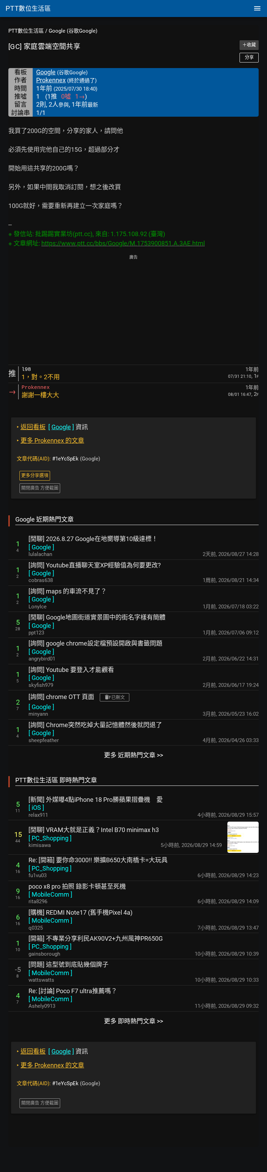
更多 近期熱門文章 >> (133, 755)
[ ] (41, 547)
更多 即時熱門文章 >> (133, 1021)
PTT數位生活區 (26, 31)
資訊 (52, 427)
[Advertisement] (133, 310)
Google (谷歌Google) (73, 31)
